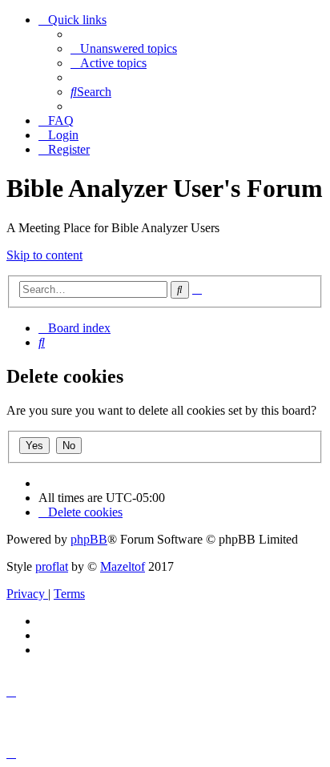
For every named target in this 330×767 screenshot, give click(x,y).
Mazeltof (122, 566)
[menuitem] (123, 48)
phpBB (88, 539)
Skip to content (44, 255)
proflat (51, 566)
